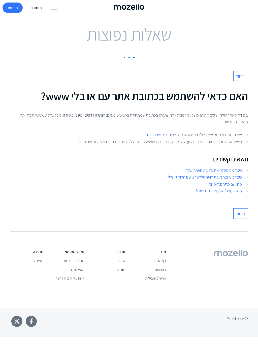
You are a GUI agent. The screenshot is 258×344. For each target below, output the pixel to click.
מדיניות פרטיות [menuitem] (74, 260)
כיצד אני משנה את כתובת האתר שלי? (213, 170)
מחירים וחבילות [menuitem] (155, 278)
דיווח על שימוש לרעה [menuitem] (70, 278)
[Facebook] (31, 321)
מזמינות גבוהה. (153, 134)
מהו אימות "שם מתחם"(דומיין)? (219, 191)
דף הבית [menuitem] (160, 260)
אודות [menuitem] (121, 260)
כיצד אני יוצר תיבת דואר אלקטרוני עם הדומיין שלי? (204, 177)
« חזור (240, 76)
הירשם (13, 7)
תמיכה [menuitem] (38, 260)
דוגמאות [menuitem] (160, 269)
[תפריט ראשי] (53, 7)
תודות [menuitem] (121, 269)
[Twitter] (16, 321)
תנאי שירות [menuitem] (77, 269)
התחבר (36, 7)
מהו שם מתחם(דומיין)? (225, 184)
